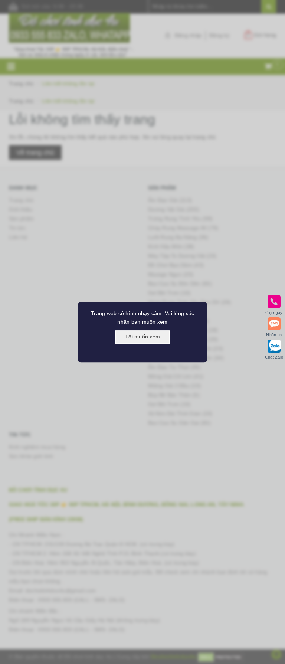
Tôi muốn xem (142, 337)
